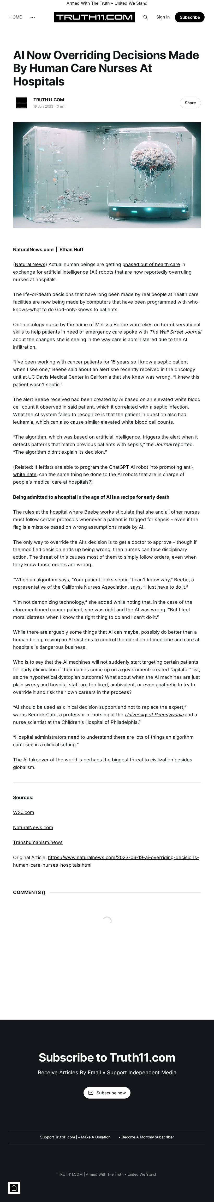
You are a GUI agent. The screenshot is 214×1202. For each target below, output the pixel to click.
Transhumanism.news (38, 842)
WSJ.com (23, 812)
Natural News (30, 264)
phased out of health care (151, 264)
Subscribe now (111, 1092)
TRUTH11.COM (48, 99)
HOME (15, 17)
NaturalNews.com (33, 827)
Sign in (163, 17)
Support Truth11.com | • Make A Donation (75, 1137)
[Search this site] (146, 17)
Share (190, 102)
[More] (33, 17)
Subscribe (190, 17)
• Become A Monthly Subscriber (146, 1137)
